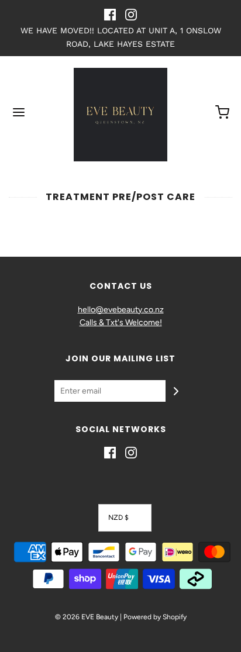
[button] (125, 518)
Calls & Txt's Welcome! (121, 322)
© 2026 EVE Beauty (86, 617)
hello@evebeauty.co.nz (121, 310)
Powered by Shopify (155, 617)
